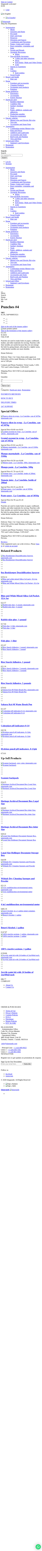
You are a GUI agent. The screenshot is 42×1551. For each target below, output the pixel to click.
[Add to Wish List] (2, 388)
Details (3, 502)
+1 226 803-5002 (14, 1052)
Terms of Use (11, 1011)
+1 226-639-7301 (14, 1050)
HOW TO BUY (7, 398)
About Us (9, 985)
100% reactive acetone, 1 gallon (16, 949)
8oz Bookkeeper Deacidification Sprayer (20, 572)
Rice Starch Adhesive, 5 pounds (16, 683)
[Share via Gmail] (6, 323)
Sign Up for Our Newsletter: (11, 1062)
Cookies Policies (12, 1015)
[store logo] (5, 22)
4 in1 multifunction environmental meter (20, 904)
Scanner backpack (10, 778)
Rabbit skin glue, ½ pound (13, 619)
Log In (8, 162)
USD (7, 10)
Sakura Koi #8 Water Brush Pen (16, 704)
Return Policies (11, 1021)
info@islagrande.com (9, 1044)
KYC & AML (11, 1023)
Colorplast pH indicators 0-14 (15, 726)
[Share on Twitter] (6, 321)
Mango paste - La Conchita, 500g (17, 467)
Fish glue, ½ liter (9, 641)
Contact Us (10, 987)
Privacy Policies (11, 1013)
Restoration (26, 390)
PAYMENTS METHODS (11, 394)
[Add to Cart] (2, 562)
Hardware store (15, 390)
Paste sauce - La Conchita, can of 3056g (20, 495)
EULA (8, 1017)
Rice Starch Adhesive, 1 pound (15, 662)
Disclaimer (10, 1019)
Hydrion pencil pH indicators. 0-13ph (19, 749)
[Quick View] (2, 564)
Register (9, 164)
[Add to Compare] (2, 568)
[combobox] (12, 155)
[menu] (2, 291)
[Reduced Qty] (2, 379)
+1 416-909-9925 (20, 1048)
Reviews (4, 542)
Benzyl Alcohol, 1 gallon (12, 927)
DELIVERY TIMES (8, 402)
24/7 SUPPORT (7, 406)
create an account (11, 546)
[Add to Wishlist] (2, 566)
